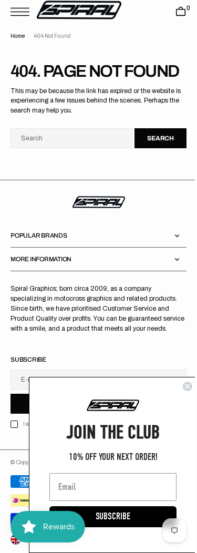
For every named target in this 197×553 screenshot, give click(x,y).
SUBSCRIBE (105, 516)
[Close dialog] (179, 386)
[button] (23, 11)
